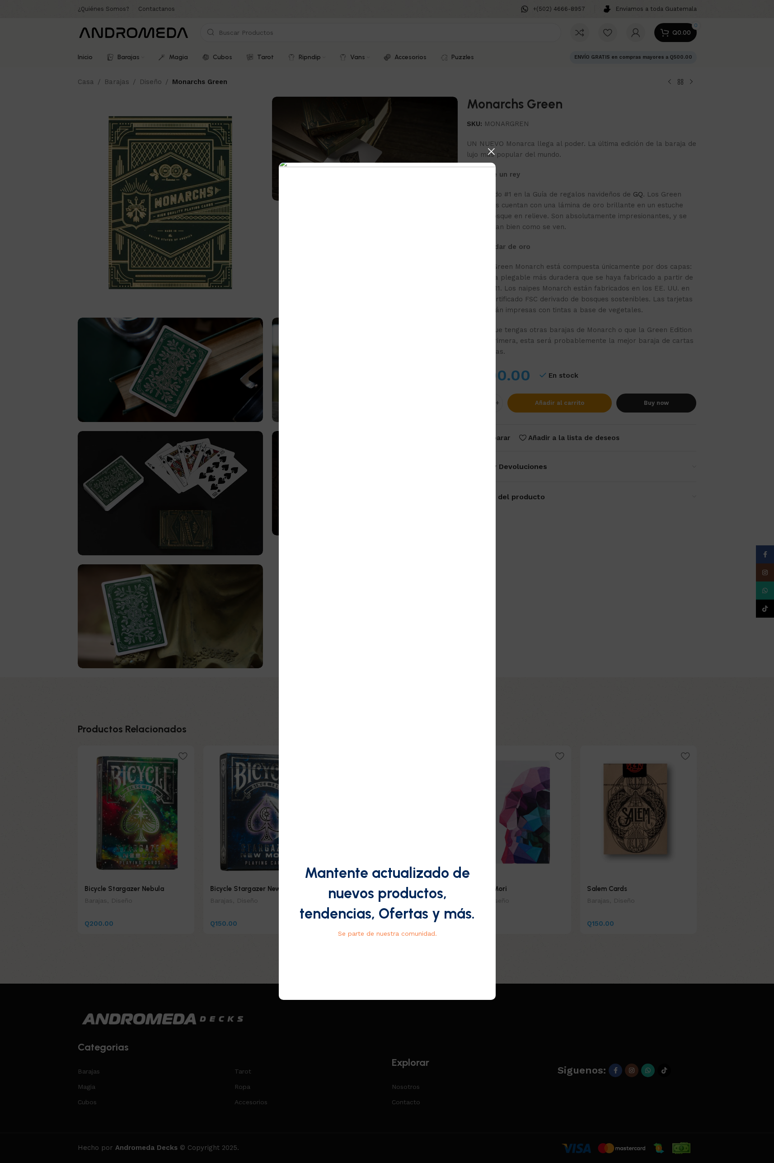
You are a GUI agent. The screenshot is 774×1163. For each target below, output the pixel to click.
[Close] (491, 151)
